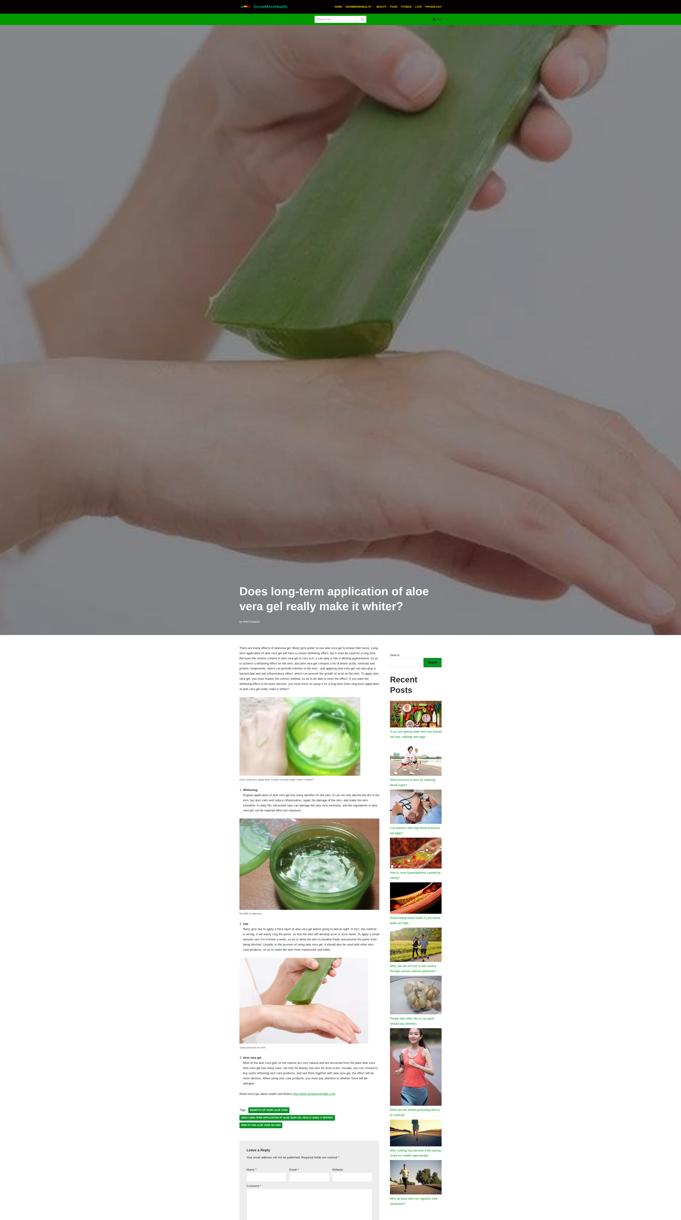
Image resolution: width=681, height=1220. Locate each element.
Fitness (406, 7)
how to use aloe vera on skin (261, 1125)
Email (294, 1169)
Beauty (382, 7)
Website (337, 1169)
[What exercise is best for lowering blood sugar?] (416, 759)
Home (338, 7)
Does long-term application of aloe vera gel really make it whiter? (287, 1117)
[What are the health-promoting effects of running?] (416, 1068)
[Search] (362, 19)
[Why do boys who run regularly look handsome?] (416, 1178)
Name (251, 1169)
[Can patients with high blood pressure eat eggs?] (416, 808)
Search (394, 655)
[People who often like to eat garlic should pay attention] (416, 996)
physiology (433, 7)
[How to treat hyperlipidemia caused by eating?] (416, 854)
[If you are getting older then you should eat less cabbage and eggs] (416, 715)
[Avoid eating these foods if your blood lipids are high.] (416, 899)
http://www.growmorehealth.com (314, 1094)
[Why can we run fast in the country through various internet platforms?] (416, 946)
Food (393, 7)
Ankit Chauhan (251, 621)
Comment (254, 1186)
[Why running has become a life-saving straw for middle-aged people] (416, 1134)
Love (418, 7)
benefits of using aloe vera (269, 1110)
